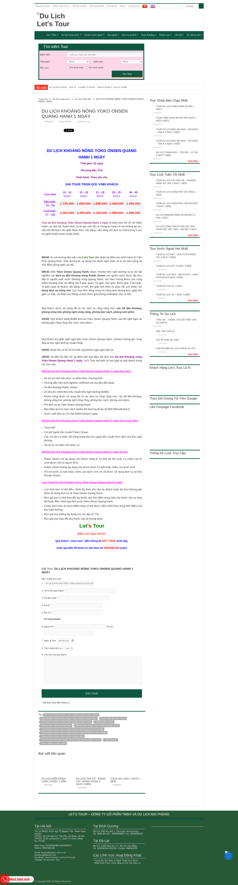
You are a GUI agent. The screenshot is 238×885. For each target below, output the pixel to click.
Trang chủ (43, 99)
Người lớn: (49, 626)
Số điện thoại (51, 598)
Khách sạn (164, 35)
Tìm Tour (127, 74)
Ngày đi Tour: (50, 640)
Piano (122, 6)
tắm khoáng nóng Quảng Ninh (56, 726)
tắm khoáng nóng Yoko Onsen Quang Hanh (97, 726)
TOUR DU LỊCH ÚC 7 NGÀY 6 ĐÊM (173, 294)
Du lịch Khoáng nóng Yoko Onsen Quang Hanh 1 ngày (71, 715)
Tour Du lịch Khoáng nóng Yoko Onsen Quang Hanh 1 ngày (70, 740)
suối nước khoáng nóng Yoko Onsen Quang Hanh (66, 722)
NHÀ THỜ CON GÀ (165, 331)
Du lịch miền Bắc (83, 99)
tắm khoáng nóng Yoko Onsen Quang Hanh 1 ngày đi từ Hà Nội (72, 729)
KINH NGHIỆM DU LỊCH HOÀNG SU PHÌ (175, 348)
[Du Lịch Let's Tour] (68, 20)
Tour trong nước (76, 67)
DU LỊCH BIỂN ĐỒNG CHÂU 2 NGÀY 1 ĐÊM (54, 780)
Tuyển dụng (134, 6)
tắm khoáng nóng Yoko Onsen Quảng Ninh (62, 736)
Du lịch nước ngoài (93, 35)
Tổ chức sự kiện (79, 6)
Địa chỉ (48, 612)
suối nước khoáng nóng (113, 718)
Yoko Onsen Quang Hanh (53, 743)
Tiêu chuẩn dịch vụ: (53, 648)
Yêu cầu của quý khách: (55, 654)
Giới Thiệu (51, 35)
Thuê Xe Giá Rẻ (97, 6)
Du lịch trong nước (70, 35)
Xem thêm (193, 161)
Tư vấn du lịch (193, 35)
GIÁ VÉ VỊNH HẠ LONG (167, 340)
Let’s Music (112, 6)
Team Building (147, 35)
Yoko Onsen (111, 740)
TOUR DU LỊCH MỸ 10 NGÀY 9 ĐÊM (173, 266)
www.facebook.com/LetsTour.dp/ (60, 857)
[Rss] (182, 6)
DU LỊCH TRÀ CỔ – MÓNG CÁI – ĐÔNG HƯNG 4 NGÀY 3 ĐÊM (91, 781)
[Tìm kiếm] (201, 6)
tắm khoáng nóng (104, 722)
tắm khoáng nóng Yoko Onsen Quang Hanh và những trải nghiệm (73, 733)
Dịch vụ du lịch (129, 35)
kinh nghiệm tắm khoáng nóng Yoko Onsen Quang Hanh (68, 718)
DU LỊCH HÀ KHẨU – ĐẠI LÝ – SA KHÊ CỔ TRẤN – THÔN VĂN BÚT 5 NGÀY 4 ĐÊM (88, 87)
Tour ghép (112, 35)
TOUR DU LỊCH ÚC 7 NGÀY (169, 286)
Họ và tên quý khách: (55, 590)
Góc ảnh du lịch (43, 6)
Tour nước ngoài (96, 67)
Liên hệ (178, 35)
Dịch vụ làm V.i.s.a (61, 6)
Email (47, 605)
